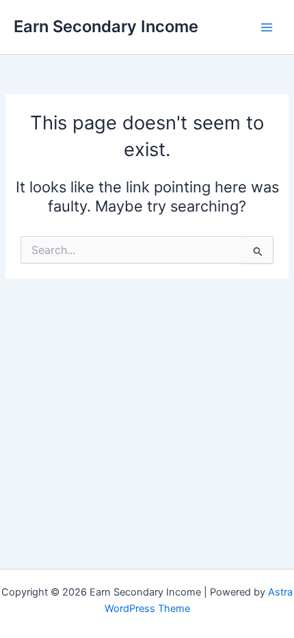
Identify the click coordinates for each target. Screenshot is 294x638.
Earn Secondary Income (106, 26)
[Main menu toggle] (266, 26)
